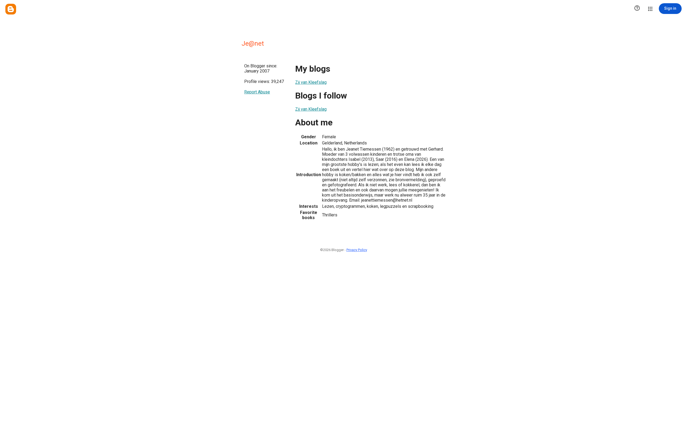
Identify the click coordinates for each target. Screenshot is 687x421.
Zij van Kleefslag (311, 82)
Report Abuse (257, 92)
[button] (637, 8)
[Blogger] (10, 9)
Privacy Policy (356, 250)
